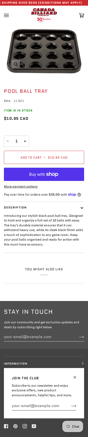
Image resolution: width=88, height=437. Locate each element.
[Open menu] (11, 15)
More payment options (21, 186)
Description (15, 207)
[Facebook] (6, 426)
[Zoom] (44, 51)
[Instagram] (24, 426)
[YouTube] (34, 426)
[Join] (69, 406)
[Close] (77, 375)
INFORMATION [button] (15, 363)
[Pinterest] (15, 426)
